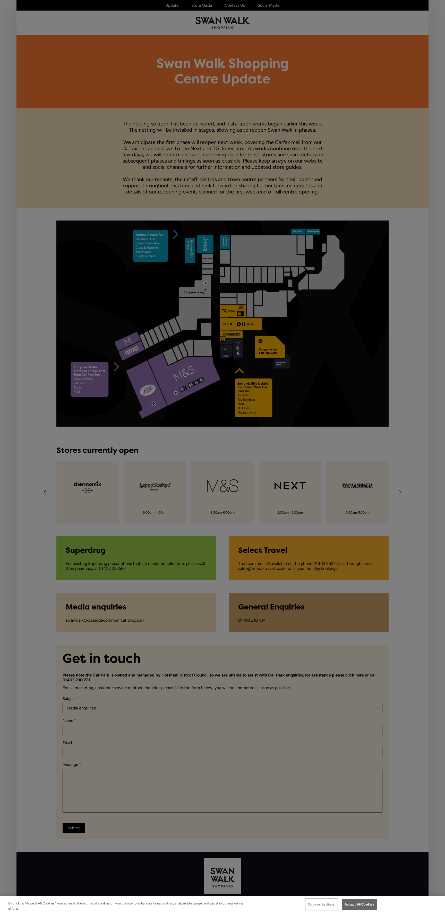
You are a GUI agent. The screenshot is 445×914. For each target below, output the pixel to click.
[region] (222, 905)
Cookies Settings (321, 904)
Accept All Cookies (359, 904)
